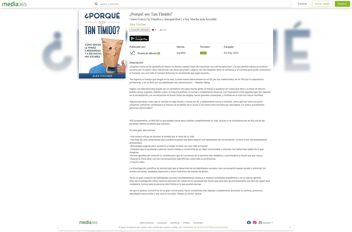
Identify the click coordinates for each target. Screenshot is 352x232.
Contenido (198, 223)
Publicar (342, 3)
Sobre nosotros (146, 223)
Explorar (302, 3)
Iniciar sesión (322, 3)
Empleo (186, 223)
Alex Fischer (138, 24)
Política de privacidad (218, 227)
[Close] (290, 227)
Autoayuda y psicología (140, 30)
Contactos (162, 223)
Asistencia (174, 223)
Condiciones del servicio (193, 227)
